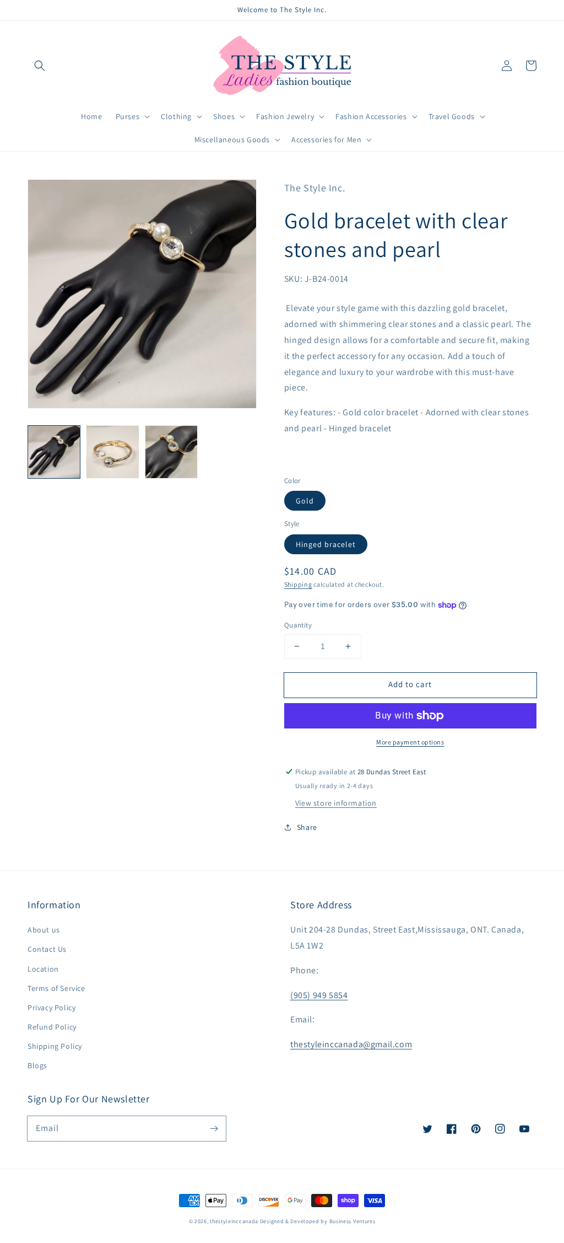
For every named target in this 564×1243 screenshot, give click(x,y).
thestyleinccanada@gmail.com (351, 1044)
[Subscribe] (214, 1128)
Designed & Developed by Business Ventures (318, 1221)
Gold (305, 501)
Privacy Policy (51, 1007)
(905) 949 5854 (319, 995)
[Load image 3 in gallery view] (171, 451)
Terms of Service (56, 988)
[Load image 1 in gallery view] (54, 451)
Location (43, 969)
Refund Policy (52, 1027)
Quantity (298, 625)
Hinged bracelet (326, 544)
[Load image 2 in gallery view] (112, 451)
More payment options (410, 742)
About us (44, 930)
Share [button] (307, 827)
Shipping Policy (55, 1046)
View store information (336, 803)
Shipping (298, 584)
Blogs (37, 1065)
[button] (40, 65)
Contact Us (47, 949)
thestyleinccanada (234, 1221)
